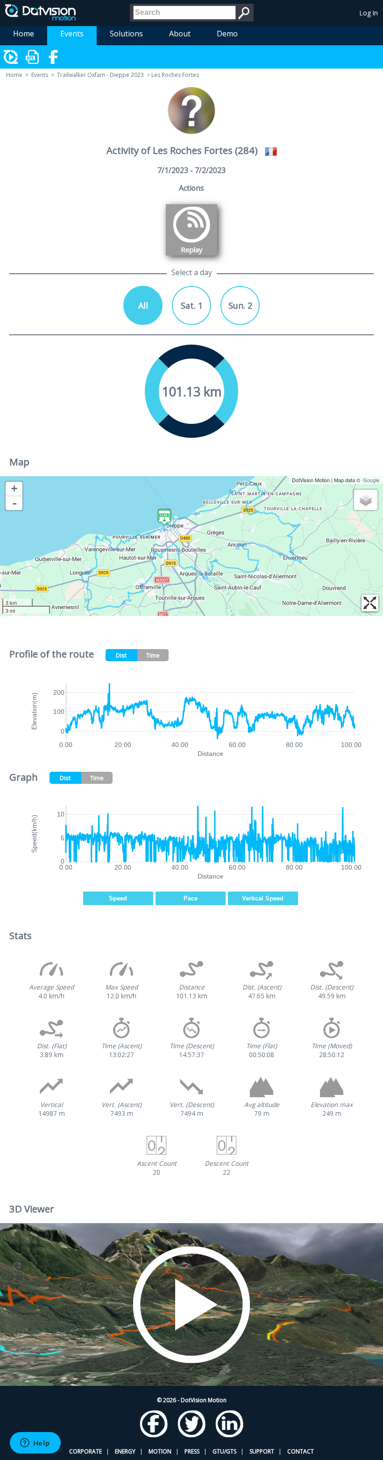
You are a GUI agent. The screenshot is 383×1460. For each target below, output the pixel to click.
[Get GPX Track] (33, 57)
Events (72, 33)
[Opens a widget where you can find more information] (35, 1443)
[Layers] (365, 500)
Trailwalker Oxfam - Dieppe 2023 (100, 75)
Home (23, 33)
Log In (369, 12)
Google (371, 480)
